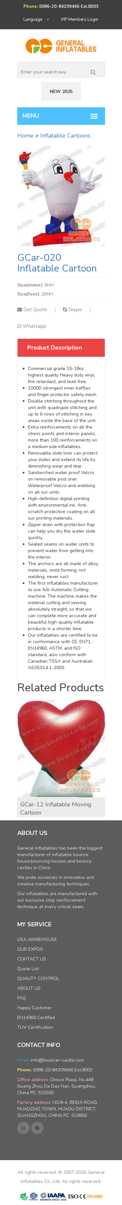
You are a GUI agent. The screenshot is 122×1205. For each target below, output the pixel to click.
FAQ (21, 998)
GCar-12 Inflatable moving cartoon (55, 809)
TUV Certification (35, 1027)
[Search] (93, 71)
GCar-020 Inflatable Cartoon (57, 263)
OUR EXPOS (30, 949)
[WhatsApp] (23, 1128)
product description (54, 347)
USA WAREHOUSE (37, 939)
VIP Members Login (79, 19)
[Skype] (37, 1128)
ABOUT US (29, 988)
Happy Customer (34, 1008)
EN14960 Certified (36, 1017)
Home (25, 135)
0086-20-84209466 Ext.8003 (62, 1070)
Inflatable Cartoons (65, 135)
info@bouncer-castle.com (57, 1060)
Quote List (28, 969)
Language (33, 19)
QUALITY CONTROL (38, 978)
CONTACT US (31, 959)
